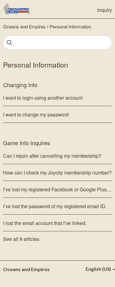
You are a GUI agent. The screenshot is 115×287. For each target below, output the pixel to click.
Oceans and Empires (24, 26)
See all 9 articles (21, 239)
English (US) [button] (99, 269)
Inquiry (104, 9)
